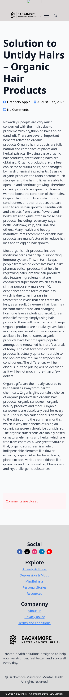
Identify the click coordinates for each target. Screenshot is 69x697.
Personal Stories (34, 587)
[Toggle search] (55, 15)
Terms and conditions (34, 623)
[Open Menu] (46, 15)
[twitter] (27, 551)
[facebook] (19, 551)
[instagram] (34, 551)
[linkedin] (42, 551)
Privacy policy (35, 617)
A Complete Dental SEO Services (46, 693)
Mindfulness (34, 581)
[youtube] (49, 551)
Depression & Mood (34, 575)
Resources (34, 593)
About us (34, 611)
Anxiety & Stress (34, 569)
